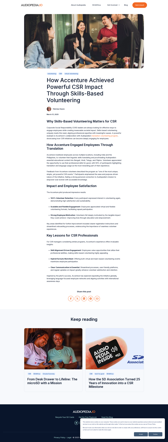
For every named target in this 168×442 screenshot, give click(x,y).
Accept (141, 434)
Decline (155, 434)
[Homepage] (31, 5)
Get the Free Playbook (88, 417)
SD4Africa (96, 5)
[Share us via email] (97, 298)
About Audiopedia (78, 5)
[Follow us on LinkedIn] (76, 423)
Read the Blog (107, 417)
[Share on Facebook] (71, 298)
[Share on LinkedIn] (84, 298)
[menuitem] (79, 5)
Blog (126, 5)
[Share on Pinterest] (90, 298)
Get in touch (139, 5)
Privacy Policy (59, 437)
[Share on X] (77, 298)
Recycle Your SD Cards (64, 417)
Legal (69, 437)
